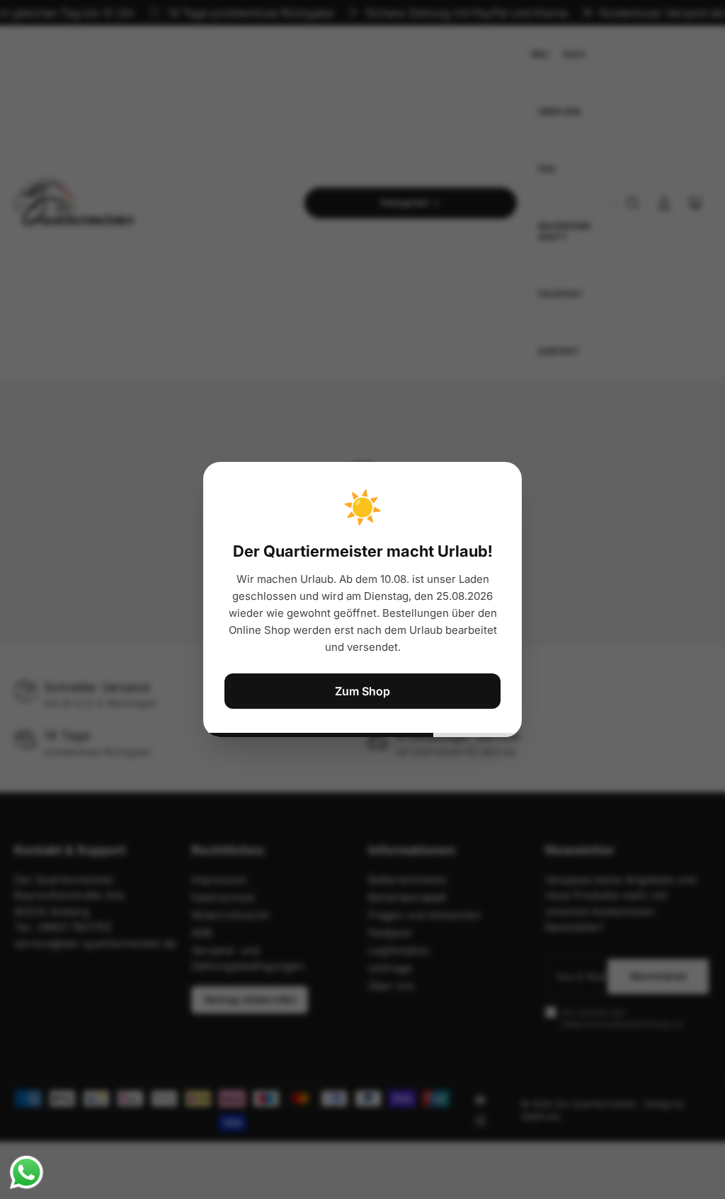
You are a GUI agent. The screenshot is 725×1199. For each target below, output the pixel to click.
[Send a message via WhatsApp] (26, 1172)
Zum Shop (362, 691)
